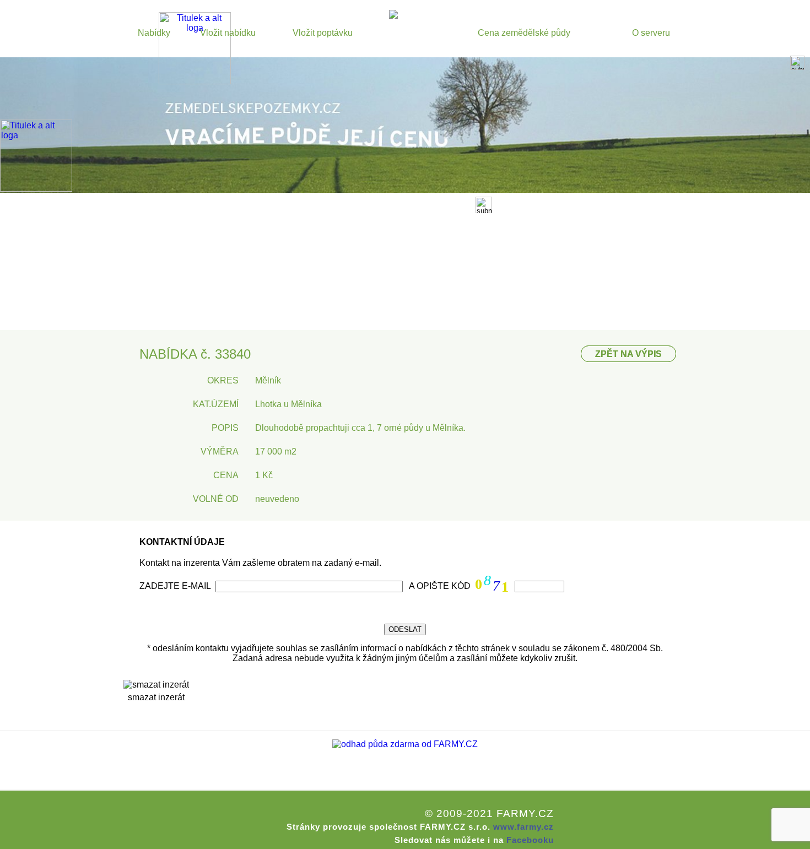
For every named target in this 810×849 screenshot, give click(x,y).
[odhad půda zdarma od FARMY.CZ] (405, 744)
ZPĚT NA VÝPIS (628, 354)
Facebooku (530, 840)
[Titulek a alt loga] (195, 81)
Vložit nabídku (228, 32)
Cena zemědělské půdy (524, 32)
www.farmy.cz (523, 826)
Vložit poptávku (323, 32)
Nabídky (154, 32)
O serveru (651, 32)
